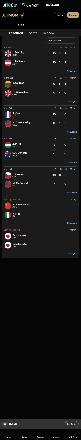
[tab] (16, 32)
